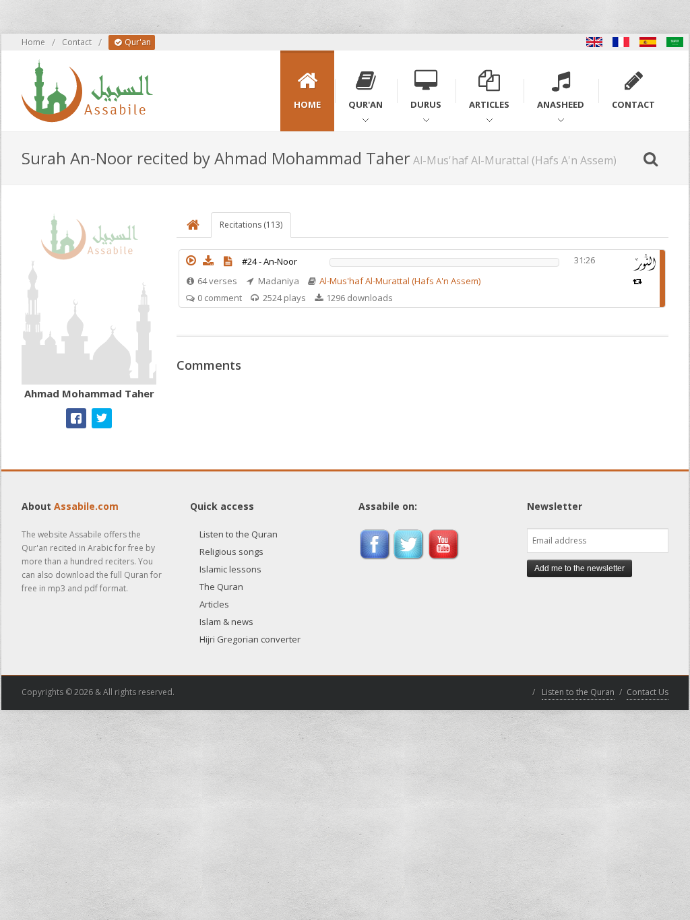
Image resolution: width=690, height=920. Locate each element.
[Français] (621, 42)
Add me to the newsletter (579, 568)
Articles (214, 604)
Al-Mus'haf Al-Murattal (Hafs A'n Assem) (399, 281)
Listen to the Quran (238, 534)
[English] (594, 42)
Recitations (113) (251, 224)
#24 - (269, 261)
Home (33, 42)
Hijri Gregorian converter (250, 639)
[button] (191, 261)
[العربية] (675, 42)
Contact (77, 42)
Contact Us (647, 692)
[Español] (648, 42)
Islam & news (226, 622)
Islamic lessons (230, 569)
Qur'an (137, 42)
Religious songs (231, 552)
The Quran (221, 587)
